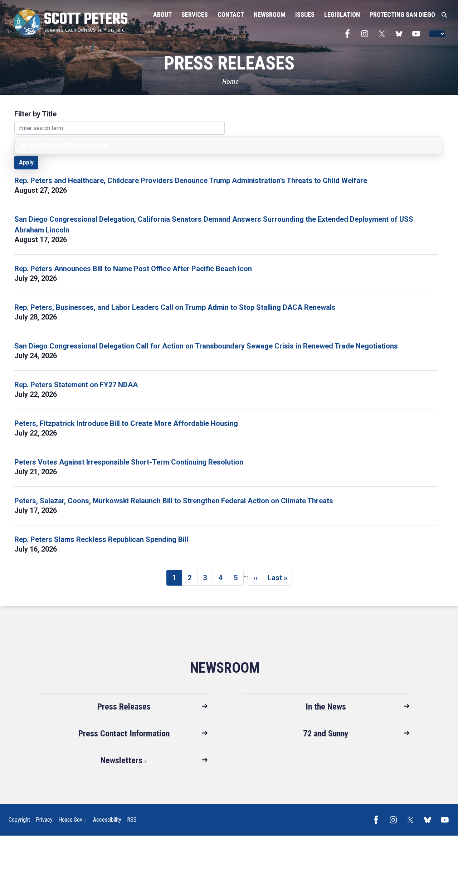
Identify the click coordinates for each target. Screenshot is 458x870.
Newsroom (225, 667)
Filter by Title (35, 114)
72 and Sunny (326, 734)
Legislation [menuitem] (342, 14)
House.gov (70, 819)
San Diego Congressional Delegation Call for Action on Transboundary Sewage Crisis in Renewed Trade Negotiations (206, 346)
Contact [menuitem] (231, 14)
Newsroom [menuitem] (270, 14)
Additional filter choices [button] (68, 145)
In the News (326, 707)
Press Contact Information (124, 734)
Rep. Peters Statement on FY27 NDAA (76, 384)
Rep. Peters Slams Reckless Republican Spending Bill (101, 539)
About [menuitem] (162, 14)
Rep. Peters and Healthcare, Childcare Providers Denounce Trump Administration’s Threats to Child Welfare (190, 180)
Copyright (19, 819)
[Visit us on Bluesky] (401, 33)
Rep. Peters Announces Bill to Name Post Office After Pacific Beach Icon (133, 268)
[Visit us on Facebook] (349, 33)
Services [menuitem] (194, 14)
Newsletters (121, 760)
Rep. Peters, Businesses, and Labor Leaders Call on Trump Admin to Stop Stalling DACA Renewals (175, 307)
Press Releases (124, 707)
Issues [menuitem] (305, 14)
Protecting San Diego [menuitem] (402, 14)
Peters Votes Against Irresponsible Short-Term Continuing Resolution (128, 462)
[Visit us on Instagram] (366, 33)
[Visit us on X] (383, 33)
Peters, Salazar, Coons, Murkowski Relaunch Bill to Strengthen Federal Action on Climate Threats (173, 500)
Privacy (44, 819)
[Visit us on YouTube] (418, 33)
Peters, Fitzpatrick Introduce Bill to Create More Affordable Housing (126, 423)
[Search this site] (444, 15)
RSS (132, 819)
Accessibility (107, 819)
